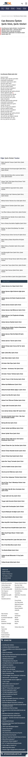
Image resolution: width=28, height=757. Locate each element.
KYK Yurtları (18, 606)
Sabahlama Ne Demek (8, 658)
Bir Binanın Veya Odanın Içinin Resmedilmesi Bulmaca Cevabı (14, 724)
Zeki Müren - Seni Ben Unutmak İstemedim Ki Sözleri (14, 718)
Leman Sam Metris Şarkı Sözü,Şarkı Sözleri (13, 276)
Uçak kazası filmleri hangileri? (10, 741)
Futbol (16, 613)
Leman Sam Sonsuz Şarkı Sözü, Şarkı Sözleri (12, 270)
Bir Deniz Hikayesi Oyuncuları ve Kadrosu (13, 702)
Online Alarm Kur (6, 585)
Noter (3, 627)
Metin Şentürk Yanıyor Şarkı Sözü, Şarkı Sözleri (12, 163)
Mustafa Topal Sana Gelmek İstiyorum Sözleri (14, 737)
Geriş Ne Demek (7, 730)
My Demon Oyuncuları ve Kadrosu (11, 713)
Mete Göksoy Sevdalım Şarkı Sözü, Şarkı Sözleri (12, 246)
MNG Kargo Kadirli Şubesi (9, 667)
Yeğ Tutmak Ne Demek (8, 673)
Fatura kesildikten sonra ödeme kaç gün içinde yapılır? (14, 650)
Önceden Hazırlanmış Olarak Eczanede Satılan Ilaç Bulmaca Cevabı (14, 705)
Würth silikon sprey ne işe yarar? (11, 683)
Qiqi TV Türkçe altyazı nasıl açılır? (11, 688)
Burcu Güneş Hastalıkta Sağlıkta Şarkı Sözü (13, 223)
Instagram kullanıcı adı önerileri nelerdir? (13, 663)
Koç (3, 8)
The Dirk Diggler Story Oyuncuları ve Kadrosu (14, 675)
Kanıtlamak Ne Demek (8, 721)
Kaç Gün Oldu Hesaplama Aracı (19, 586)
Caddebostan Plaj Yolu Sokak (10, 708)
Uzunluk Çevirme (6, 598)
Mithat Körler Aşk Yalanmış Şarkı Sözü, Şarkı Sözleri (12, 195)
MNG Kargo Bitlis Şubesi (9, 747)
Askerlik (17, 610)
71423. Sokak (6, 681)
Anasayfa (3, 16)
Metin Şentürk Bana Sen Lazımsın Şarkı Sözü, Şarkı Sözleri (12, 175)
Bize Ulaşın (5, 580)
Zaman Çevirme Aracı (21, 583)
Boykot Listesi (5, 636)
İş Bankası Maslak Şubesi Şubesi (11, 647)
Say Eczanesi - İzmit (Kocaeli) (10, 677)
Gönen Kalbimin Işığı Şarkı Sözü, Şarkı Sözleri (12, 188)
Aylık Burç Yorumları (20, 595)
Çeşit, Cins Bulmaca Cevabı (9, 700)
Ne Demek (4, 615)
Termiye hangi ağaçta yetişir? (10, 692)
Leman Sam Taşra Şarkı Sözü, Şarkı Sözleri (13, 265)
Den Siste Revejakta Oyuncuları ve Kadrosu (13, 698)
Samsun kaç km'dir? (8, 728)
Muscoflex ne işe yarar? (9, 739)
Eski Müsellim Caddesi (8, 645)
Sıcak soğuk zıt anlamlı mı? (9, 745)
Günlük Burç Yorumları (21, 589)
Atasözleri (17, 615)
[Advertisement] (14, 57)
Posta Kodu (18, 600)
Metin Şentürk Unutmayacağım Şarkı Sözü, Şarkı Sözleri (13, 169)
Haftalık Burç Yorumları (18, 592)
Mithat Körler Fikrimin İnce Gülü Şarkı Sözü (13, 200)
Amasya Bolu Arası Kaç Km (9, 735)
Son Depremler (19, 602)
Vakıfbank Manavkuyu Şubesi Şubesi (12, 715)
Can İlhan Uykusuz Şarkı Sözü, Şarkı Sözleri (13, 212)
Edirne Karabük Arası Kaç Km (10, 694)
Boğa (7, 8)
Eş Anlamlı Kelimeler (7, 617)
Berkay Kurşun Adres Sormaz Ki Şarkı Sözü (13, 234)
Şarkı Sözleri (10, 16)
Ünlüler (17, 619)
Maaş (16, 597)
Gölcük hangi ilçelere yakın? (10, 690)
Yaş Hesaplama (5, 587)
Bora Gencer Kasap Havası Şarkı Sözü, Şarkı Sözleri (13, 259)
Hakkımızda (5, 569)
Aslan (24, 8)
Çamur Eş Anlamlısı (7, 652)
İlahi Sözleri (4, 613)
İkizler (13, 8)
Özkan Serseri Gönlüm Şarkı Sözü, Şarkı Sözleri (12, 206)
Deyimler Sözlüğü (6, 623)
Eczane (3, 619)
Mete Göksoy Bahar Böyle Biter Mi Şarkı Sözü (12, 240)
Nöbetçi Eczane (19, 604)
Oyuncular (4, 629)
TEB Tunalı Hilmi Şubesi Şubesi (10, 726)
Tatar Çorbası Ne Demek (9, 669)
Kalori (16, 623)
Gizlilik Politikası (6, 571)
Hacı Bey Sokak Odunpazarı (10, 656)
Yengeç (19, 8)
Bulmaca (3, 621)
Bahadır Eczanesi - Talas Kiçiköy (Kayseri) (13, 671)
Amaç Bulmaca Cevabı (8, 685)
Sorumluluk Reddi (6, 578)
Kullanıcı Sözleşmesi (7, 573)
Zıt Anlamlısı (4, 633)
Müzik (16, 617)
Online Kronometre (6, 583)
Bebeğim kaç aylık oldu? (6, 596)
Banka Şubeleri (5, 635)
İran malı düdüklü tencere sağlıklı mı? (12, 679)
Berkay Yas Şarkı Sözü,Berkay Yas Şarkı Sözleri (12, 229)
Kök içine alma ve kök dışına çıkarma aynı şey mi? (14, 711)
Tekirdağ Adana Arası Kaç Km (10, 661)
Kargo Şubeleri (19, 608)
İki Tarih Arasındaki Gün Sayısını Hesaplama (6, 591)
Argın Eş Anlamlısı (7, 696)
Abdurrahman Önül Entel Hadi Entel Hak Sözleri (15, 654)
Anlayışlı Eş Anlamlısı (8, 665)
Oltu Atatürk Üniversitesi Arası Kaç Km (12, 732)
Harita (3, 631)
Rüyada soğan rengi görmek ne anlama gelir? (14, 749)
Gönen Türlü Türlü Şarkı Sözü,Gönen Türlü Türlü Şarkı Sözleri (13, 182)
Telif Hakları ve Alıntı (7, 576)
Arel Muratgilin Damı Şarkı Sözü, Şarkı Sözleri (12, 253)
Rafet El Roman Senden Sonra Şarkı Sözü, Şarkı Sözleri (13, 217)
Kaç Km (17, 621)
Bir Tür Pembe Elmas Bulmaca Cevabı (12, 743)
